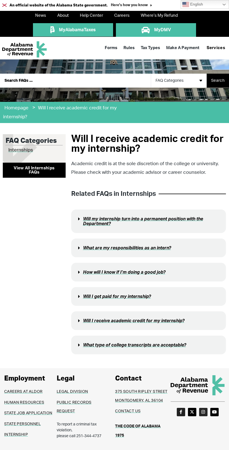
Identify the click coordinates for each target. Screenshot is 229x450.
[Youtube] (214, 412)
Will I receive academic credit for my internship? (133, 321)
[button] (131, 6)
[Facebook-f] (181, 412)
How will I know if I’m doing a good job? (124, 272)
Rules (129, 48)
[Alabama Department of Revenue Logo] (24, 49)
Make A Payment (182, 48)
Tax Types (150, 48)
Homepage (16, 107)
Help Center (91, 15)
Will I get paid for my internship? (117, 296)
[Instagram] (203, 412)
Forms (111, 48)
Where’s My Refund (159, 15)
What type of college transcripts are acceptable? (134, 345)
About (63, 15)
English (196, 4)
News (40, 15)
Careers (122, 15)
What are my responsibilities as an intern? (127, 248)
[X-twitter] (192, 412)
